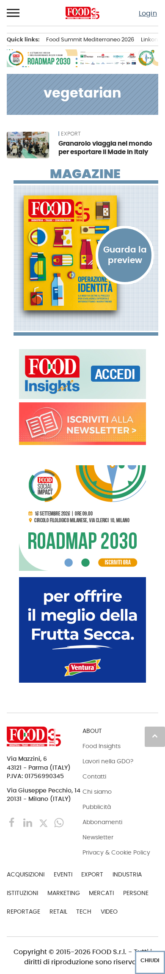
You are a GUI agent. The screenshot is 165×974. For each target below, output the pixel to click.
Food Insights (101, 746)
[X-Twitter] (44, 822)
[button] (13, 13)
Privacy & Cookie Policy (116, 852)
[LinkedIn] (28, 822)
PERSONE (135, 893)
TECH (83, 911)
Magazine (85, 174)
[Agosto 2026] (86, 252)
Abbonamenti (102, 822)
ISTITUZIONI (22, 893)
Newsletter (97, 837)
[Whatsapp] (59, 822)
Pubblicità (96, 807)
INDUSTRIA (127, 874)
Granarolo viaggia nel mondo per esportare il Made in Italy (105, 147)
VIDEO (109, 911)
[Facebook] (13, 822)
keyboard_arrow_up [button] (155, 736)
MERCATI (101, 893)
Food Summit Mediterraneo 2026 (90, 39)
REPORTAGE (23, 911)
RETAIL (58, 911)
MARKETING (63, 893)
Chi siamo (97, 791)
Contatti (94, 776)
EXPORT (71, 134)
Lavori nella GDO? (107, 761)
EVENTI (63, 874)
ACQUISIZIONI (25, 874)
